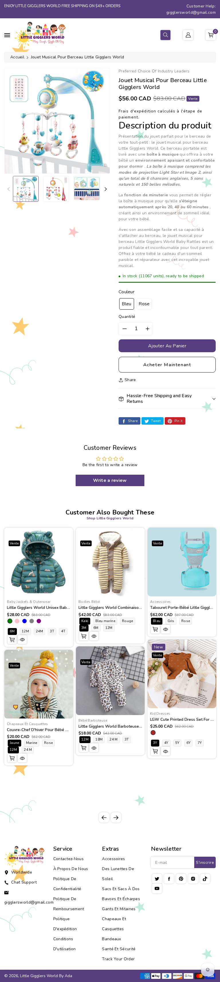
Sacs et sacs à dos (121, 889)
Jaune (14, 743)
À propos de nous (70, 869)
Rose (144, 304)
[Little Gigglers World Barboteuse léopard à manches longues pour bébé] (110, 680)
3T (52, 631)
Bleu (126, 304)
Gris (171, 621)
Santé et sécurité (118, 949)
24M (39, 631)
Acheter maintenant (167, 365)
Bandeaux (111, 939)
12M (25, 631)
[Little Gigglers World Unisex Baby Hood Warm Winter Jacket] (38, 562)
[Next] (116, 817)
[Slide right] (105, 189)
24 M (28, 749)
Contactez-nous (68, 859)
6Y (188, 743)
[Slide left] (8, 189)
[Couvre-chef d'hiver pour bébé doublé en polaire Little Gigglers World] (38, 684)
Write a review (110, 480)
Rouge (127, 621)
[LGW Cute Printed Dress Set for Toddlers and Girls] (182, 674)
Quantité (127, 316)
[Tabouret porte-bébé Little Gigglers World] (182, 562)
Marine (31, 743)
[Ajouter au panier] (12, 639)
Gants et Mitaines (118, 909)
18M (99, 739)
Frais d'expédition (137, 111)
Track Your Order (118, 959)
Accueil (17, 57)
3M (84, 627)
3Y (155, 743)
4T (63, 631)
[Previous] (104, 817)
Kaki (84, 621)
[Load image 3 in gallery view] (86, 188)
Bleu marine (105, 621)
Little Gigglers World (39, 976)
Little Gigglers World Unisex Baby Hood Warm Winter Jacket (62, 607)
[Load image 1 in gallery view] (26, 189)
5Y (177, 743)
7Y (200, 743)
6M (12, 631)
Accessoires (113, 859)
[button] (165, 35)
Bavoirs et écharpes (121, 899)
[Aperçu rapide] (22, 639)
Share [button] (130, 380)
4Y (166, 743)
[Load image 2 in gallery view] (56, 189)
